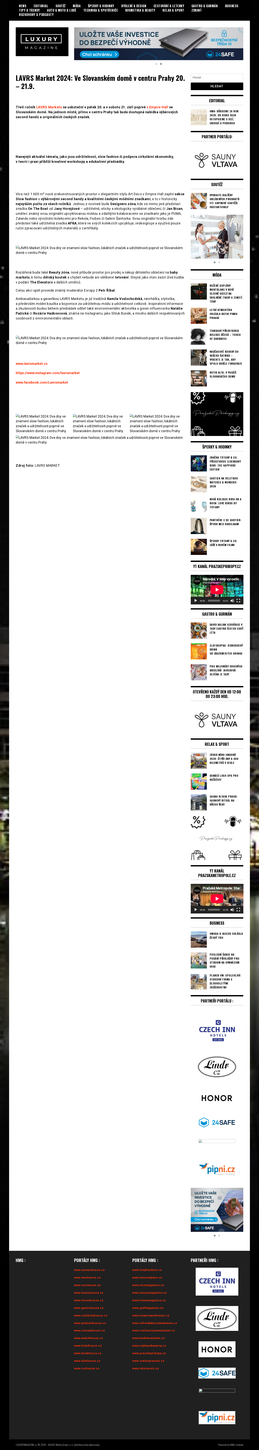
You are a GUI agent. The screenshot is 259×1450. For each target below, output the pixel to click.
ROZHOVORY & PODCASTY (36, 14)
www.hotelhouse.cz (88, 1336)
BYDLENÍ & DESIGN (133, 6)
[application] (217, 580)
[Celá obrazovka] (238, 591)
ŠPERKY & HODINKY (101, 6)
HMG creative (236, 1435)
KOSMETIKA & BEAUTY (140, 10)
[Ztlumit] (232, 591)
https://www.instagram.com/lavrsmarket (48, 363)
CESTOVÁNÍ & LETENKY (169, 6)
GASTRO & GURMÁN (205, 6)
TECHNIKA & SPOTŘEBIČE (100, 10)
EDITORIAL (41, 6)
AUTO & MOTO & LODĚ (61, 10)
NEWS (22, 6)
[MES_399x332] (217, 1200)
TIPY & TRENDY (29, 10)
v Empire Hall (157, 97)
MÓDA (77, 6)
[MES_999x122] (158, 37)
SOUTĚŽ (61, 6)
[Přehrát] (196, 591)
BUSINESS (232, 6)
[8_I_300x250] (217, 227)
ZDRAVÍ (196, 10)
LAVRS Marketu (49, 97)
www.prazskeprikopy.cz (149, 1343)
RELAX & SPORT (173, 10)
